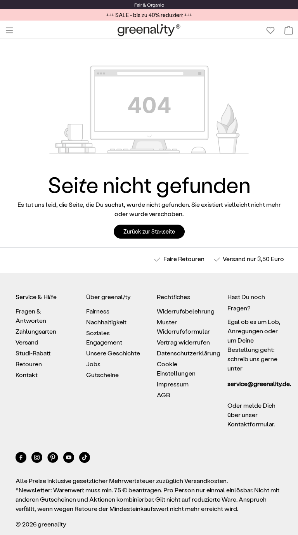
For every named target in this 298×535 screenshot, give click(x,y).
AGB (163, 394)
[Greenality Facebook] (22, 458)
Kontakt (27, 374)
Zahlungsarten (36, 331)
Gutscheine (102, 374)
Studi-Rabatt (33, 353)
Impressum (173, 384)
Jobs (93, 363)
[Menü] (9, 30)
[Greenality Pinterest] (53, 458)
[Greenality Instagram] (37, 458)
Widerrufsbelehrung (186, 311)
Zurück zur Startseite (149, 231)
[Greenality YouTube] (69, 458)
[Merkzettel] (270, 30)
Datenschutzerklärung (188, 353)
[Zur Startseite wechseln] (149, 30)
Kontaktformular (250, 424)
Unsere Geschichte (113, 353)
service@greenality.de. (254, 383)
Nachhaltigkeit (106, 322)
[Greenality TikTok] (84, 458)
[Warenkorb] (288, 30)
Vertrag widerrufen (183, 342)
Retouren (29, 363)
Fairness (97, 311)
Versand (234, 258)
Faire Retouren (183, 258)
